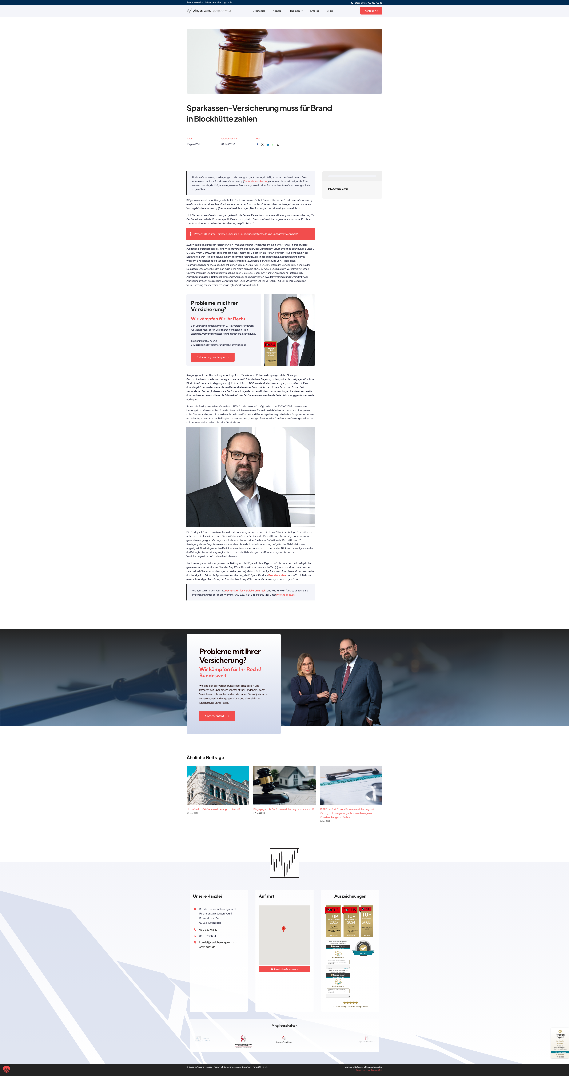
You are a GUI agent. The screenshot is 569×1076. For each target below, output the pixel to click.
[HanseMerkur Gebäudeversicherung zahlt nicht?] (218, 785)
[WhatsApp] (272, 146)
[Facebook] (257, 146)
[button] (284, 929)
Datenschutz (360, 1067)
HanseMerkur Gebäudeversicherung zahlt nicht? (213, 809)
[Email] (278, 146)
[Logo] (209, 9)
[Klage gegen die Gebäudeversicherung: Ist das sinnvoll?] (284, 785)
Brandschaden (277, 575)
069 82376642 (208, 929)
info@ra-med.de (285, 594)
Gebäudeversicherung (256, 181)
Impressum (349, 1067)
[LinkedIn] (267, 146)
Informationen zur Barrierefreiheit (369, 1070)
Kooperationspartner (374, 1067)
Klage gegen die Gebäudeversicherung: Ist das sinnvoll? (283, 809)
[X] (262, 146)
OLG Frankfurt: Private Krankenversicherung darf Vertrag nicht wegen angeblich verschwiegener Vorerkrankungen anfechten (347, 813)
